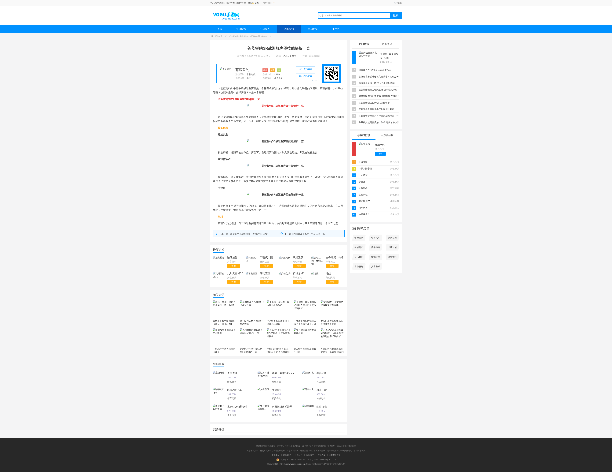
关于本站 (275, 455)
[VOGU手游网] (226, 15)
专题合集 (313, 28)
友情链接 (287, 455)
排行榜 (335, 28)
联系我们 (298, 455)
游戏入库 (321, 455)
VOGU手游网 (334, 455)
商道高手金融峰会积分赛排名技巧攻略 (249, 234)
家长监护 (310, 455)
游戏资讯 (289, 28)
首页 (219, 28)
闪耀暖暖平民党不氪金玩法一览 (309, 234)
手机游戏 (241, 28)
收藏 (399, 3)
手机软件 (265, 28)
